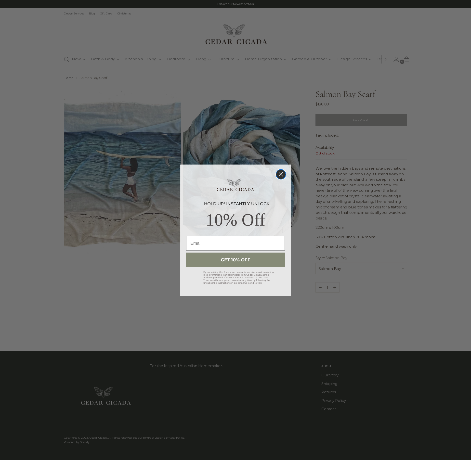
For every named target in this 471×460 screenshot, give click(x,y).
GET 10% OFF (235, 260)
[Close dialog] (281, 174)
